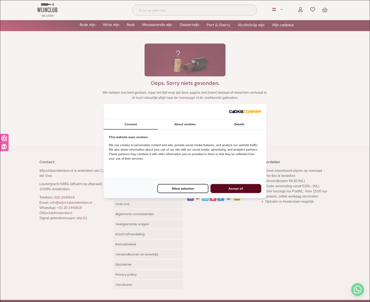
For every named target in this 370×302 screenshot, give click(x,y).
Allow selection (183, 188)
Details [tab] (239, 124)
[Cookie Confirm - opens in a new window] (245, 111)
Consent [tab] (131, 124)
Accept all (235, 188)
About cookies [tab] (185, 124)
